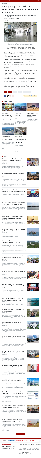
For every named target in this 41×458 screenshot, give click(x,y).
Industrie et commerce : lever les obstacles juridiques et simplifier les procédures (12, 217)
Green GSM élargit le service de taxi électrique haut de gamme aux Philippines (13, 336)
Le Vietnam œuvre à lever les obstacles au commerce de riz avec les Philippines (12, 420)
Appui (39, 444)
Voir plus (6, 156)
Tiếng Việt (20, 0)
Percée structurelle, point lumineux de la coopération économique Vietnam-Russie (12, 392)
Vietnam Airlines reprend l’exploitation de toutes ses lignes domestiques (33, 113)
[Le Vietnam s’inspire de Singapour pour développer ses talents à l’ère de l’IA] (33, 368)
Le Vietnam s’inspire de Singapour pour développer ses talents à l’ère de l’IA (12, 365)
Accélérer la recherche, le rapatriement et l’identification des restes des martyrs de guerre (12, 257)
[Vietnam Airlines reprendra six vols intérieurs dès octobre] (8, 131)
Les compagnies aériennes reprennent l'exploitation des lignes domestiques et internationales (20, 139)
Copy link (13, 96)
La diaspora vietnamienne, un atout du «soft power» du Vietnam (13, 310)
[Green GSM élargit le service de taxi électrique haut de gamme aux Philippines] (33, 339)
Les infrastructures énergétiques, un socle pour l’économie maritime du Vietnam (12, 299)
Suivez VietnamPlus (27, 95)
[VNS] (6, 441)
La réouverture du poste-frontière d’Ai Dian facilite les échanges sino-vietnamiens (13, 352)
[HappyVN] (34, 441)
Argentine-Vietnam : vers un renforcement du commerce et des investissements (13, 406)
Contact (38, 445)
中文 (32, 0)
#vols (5, 91)
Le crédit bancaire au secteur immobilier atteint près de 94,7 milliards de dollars (12, 379)
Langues (21, 445)
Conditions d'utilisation (31, 444)
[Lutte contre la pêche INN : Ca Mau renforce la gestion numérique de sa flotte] (33, 232)
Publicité (35, 445)
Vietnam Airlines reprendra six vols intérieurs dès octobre (7, 137)
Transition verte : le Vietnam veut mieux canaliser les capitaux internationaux (12, 241)
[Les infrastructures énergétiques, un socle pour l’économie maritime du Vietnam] (33, 302)
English (24, 0)
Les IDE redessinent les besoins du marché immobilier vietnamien (12, 323)
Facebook (5, 96)
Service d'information (29, 445)
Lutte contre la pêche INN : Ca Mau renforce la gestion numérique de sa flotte (13, 230)
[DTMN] (20, 441)
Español (30, 0)
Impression (10, 96)
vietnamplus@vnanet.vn (25, 452)
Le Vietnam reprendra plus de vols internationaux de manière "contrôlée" (7, 114)
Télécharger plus (21, 433)
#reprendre (10, 91)
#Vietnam (15, 91)
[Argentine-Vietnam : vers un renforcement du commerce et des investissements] (33, 409)
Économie (4, 3)
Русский (35, 0)
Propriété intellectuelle (23, 444)
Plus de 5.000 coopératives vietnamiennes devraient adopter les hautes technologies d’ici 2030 (13, 285)
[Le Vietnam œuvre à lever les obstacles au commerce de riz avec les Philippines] (33, 423)
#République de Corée (26, 91)
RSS (36, 444)
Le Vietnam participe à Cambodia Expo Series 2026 (13, 272)
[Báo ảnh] (27, 441)
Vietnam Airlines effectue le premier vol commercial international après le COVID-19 (20, 115)
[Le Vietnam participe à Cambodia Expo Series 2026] (33, 275)
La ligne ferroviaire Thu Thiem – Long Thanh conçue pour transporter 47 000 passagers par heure (13, 174)
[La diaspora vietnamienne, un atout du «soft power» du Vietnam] (33, 313)
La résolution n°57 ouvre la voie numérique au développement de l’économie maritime (13, 203)
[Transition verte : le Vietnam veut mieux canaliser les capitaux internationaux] (33, 244)
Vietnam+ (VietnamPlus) (10, 1)
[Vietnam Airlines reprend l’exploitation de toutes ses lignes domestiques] (33, 107)
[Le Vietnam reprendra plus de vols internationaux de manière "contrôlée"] (8, 107)
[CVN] (13, 441)
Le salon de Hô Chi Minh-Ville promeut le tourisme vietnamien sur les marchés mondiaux (12, 160)
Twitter (8, 96)
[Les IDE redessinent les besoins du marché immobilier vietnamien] (33, 325)
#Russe (20, 91)
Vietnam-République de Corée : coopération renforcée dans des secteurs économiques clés (13, 190)
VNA (24, 445)
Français (27, 0)
